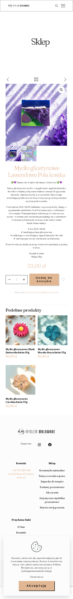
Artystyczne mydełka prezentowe (42, 292)
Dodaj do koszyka (44, 279)
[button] (61, 89)
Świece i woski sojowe (52, 476)
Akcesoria (52, 492)
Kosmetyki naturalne (52, 470)
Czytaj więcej (36, 576)
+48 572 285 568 (21, 470)
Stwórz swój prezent (52, 507)
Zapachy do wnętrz (52, 481)
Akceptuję (36, 586)
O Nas (21, 527)
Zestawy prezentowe (52, 487)
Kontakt (21, 532)
